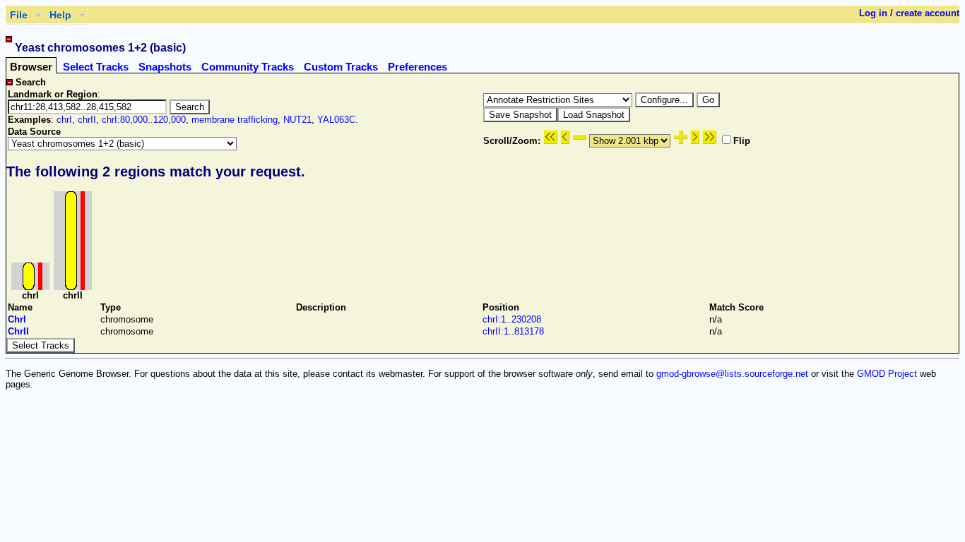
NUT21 (297, 119)
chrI (64, 119)
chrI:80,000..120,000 (144, 119)
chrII (87, 119)
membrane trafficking (234, 119)
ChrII (18, 331)
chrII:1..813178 (513, 331)
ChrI (17, 319)
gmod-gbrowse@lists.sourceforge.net (732, 373)
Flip (741, 141)
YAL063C (336, 119)
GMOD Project (887, 373)
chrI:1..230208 (511, 319)
